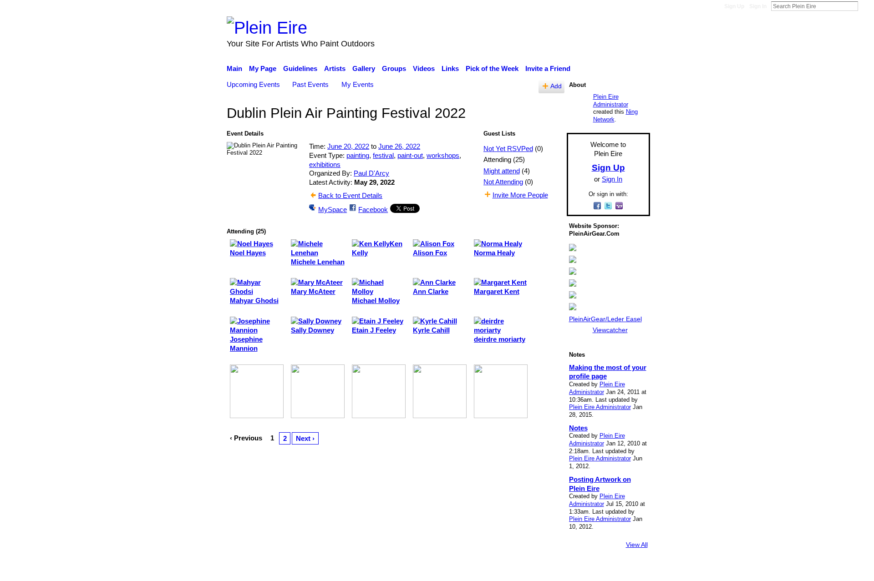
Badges (522, 569)
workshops (443, 155)
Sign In (758, 6)
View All (637, 544)
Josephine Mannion (246, 343)
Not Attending (503, 182)
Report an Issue (566, 569)
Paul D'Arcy (371, 173)
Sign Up (734, 6)
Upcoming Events (253, 84)
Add (556, 86)
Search (865, 6)
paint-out (410, 155)
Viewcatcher (610, 329)
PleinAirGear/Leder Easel (605, 319)
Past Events (310, 84)
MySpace (332, 209)
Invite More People (520, 195)
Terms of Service (625, 569)
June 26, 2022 (399, 146)
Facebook (373, 209)
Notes (578, 428)
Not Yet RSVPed (508, 148)
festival (383, 155)
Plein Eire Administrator (610, 100)
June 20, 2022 (348, 146)
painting (357, 155)
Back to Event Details (350, 195)
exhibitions (324, 164)
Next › (305, 438)
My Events (357, 84)
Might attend (501, 171)
